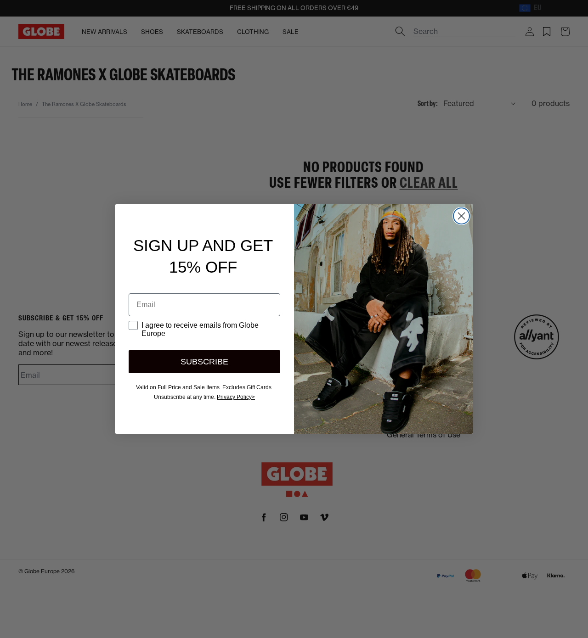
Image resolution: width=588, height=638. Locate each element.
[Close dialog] (461, 216)
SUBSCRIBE (204, 361)
